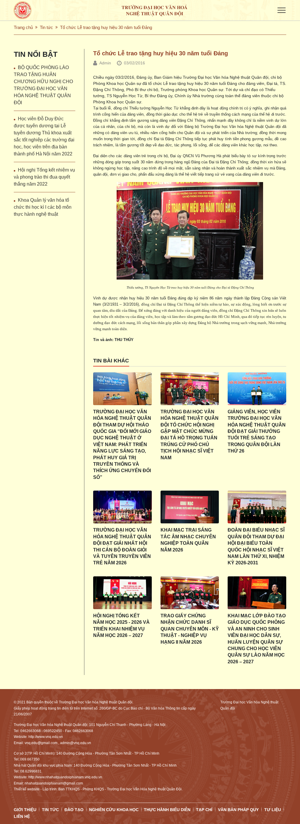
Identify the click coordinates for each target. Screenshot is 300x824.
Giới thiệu (25, 809)
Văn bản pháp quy (238, 809)
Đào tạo (73, 809)
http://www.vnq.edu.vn (45, 737)
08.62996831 (31, 771)
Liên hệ (22, 816)
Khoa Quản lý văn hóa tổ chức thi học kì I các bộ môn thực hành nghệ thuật (42, 207)
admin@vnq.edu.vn (75, 743)
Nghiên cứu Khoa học (114, 809)
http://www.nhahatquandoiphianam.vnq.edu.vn (65, 777)
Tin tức (46, 27)
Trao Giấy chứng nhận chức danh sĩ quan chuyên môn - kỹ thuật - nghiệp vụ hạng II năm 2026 (190, 629)
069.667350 (30, 759)
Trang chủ (23, 27)
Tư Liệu (272, 809)
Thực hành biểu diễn (167, 809)
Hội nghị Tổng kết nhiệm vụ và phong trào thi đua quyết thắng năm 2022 (44, 176)
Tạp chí (204, 809)
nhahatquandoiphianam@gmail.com (54, 783)
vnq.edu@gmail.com (41, 743)
